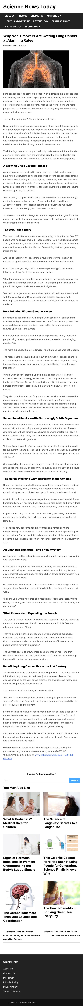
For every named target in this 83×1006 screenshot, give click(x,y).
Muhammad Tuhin (9, 45)
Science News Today (29, 6)
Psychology (40, 21)
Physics (22, 16)
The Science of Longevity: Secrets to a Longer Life (60, 823)
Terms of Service (11, 991)
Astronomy (54, 16)
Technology (32, 26)
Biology (9, 16)
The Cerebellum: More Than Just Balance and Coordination (20, 917)
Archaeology (13, 26)
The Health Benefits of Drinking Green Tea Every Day (60, 912)
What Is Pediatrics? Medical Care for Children (17, 823)
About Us (8, 968)
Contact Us (9, 973)
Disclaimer (8, 977)
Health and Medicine (17, 21)
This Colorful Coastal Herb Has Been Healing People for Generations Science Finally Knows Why (60, 865)
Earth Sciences (61, 21)
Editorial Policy (10, 982)
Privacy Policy (10, 987)
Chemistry (37, 16)
